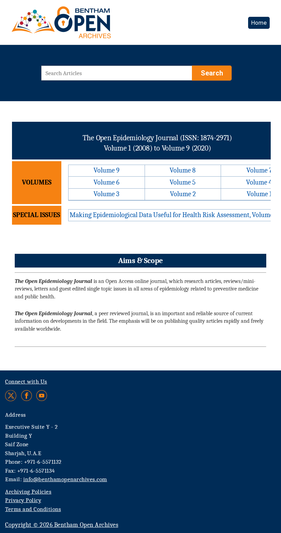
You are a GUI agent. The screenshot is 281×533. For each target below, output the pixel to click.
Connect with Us (26, 381)
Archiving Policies (28, 491)
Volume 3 (106, 194)
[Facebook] (27, 396)
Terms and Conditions (33, 509)
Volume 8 (183, 170)
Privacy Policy (23, 500)
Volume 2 (183, 194)
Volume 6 (106, 182)
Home (259, 22)
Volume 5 (183, 182)
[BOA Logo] (81, 25)
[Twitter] (11, 396)
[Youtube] (42, 396)
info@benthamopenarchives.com (65, 479)
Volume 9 (107, 170)
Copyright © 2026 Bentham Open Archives (61, 525)
